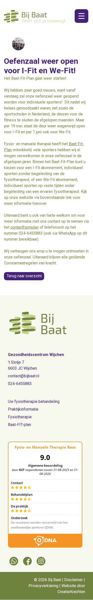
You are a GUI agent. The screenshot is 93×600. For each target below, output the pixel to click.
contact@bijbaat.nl (23, 376)
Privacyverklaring (43, 585)
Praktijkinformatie (23, 409)
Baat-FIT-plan (19, 424)
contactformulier (24, 227)
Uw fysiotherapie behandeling (34, 401)
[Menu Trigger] (81, 16)
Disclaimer (73, 579)
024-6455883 (20, 383)
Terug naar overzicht (24, 276)
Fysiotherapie (20, 417)
